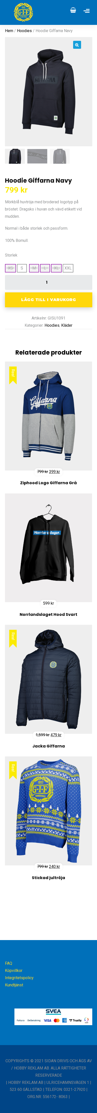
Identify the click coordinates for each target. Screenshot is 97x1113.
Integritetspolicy (19, 977)
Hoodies (24, 30)
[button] (77, 45)
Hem (9, 30)
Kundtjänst (14, 985)
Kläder (66, 325)
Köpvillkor (13, 970)
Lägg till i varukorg (48, 299)
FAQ (8, 963)
